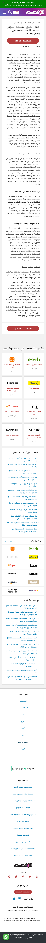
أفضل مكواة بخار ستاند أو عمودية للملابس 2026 (22, 671)
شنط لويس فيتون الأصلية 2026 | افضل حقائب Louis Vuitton (23, 633)
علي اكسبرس (12, 415)
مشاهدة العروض (23, 41)
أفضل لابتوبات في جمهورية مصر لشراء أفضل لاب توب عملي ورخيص (21, 652)
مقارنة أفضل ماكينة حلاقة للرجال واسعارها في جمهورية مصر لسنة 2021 (22, 678)
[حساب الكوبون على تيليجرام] (9, 877)
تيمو (12, 371)
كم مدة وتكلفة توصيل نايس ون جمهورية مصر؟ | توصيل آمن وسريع (22, 491)
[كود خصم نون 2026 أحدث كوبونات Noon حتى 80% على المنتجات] (34, 382)
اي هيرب (34, 368)
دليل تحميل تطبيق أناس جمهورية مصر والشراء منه (23, 485)
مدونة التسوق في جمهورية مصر (23, 800)
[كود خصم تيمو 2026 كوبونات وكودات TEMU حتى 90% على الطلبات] (12, 359)
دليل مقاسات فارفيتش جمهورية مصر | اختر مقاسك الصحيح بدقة (22, 524)
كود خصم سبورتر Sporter (23, 855)
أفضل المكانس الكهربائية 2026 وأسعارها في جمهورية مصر (22, 665)
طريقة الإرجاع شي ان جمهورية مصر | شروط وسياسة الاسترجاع (22, 459)
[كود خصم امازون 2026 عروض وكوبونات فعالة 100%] (12, 582)
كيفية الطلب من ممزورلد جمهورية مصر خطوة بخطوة (23, 511)
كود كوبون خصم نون (23, 841)
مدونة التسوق (19, 22)
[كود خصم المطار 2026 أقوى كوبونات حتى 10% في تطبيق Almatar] (33, 590)
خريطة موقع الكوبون (23, 807)
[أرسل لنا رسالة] (6, 937)
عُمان (23, 728)
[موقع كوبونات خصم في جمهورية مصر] (39, 22)
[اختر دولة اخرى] (16, 12)
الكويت (23, 714)
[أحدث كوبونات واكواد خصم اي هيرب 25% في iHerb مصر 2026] (34, 359)
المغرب (23, 755)
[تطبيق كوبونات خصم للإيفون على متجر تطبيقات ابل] (14, 899)
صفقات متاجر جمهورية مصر (23, 794)
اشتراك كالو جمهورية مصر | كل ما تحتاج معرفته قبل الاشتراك (23, 472)
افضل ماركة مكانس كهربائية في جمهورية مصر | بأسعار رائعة (22, 658)
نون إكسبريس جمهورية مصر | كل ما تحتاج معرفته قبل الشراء (22, 504)
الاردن (23, 749)
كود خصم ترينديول (23, 835)
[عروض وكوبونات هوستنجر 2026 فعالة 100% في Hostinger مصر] (12, 382)
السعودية (23, 701)
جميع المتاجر (31, 22)
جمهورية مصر (23, 742)
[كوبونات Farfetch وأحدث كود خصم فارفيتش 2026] (12, 429)
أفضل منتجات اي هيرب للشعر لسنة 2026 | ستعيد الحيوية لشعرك (22, 639)
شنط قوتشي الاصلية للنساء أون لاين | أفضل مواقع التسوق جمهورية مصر (21, 626)
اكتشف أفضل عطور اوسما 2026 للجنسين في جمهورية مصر (22, 498)
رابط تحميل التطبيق (23, 892)
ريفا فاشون (34, 418)
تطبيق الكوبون (23, 885)
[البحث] (10, 12)
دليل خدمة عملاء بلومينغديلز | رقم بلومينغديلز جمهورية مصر (24, 530)
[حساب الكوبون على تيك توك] (16, 877)
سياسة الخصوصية (23, 821)
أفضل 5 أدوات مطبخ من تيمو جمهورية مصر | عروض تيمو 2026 (21, 607)
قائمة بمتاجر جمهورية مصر (23, 787)
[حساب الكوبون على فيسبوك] (23, 877)
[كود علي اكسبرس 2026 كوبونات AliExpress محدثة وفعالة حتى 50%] (12, 406)
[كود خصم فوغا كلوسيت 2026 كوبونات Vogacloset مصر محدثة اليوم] (12, 590)
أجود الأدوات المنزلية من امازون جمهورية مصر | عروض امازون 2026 (22, 613)
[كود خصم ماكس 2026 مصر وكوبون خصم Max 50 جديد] (33, 582)
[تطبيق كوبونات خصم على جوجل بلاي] (19, 899)
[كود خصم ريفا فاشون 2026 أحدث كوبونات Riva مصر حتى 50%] (34, 406)
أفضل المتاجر (35, 541)
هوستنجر (12, 394)
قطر (23, 735)
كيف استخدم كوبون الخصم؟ (23, 828)
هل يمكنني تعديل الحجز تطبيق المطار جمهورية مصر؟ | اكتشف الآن (24, 517)
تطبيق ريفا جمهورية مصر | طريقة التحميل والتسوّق (22, 465)
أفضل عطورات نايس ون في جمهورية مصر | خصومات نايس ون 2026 (22, 646)
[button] (4, 2)
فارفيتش (12, 439)
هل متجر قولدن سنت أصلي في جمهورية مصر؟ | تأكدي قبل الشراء (22, 478)
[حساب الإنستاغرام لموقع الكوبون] (37, 877)
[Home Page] (35, 12)
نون (34, 392)
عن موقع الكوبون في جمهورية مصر (23, 814)
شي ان (34, 442)
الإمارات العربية (23, 707)
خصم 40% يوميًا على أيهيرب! (23, 2)
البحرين (23, 721)
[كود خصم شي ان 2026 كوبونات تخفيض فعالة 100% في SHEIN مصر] (34, 429)
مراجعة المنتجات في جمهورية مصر (23, 848)
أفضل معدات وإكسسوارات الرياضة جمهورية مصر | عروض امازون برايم (21, 620)
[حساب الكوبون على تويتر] (30, 877)
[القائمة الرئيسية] (4, 12)
